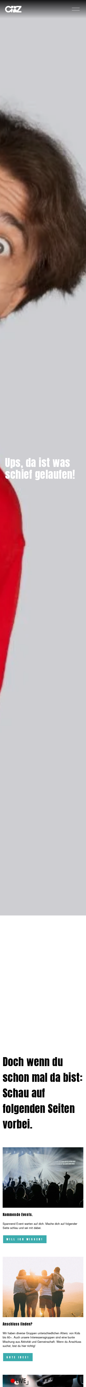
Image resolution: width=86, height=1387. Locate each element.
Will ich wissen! (24, 1239)
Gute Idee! (17, 1357)
